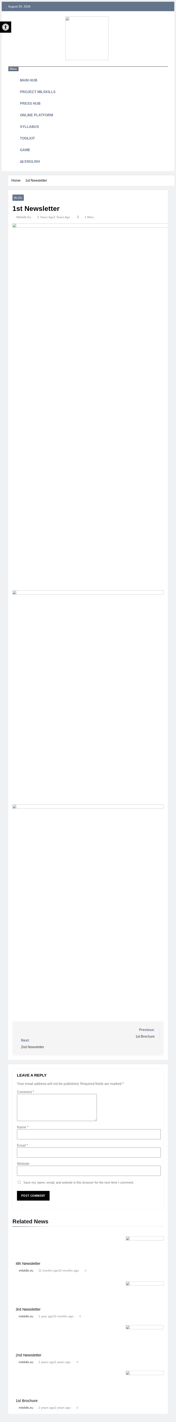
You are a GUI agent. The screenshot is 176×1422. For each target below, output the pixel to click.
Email (22, 1145)
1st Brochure (27, 1401)
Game (25, 150)
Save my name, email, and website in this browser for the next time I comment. (78, 1182)
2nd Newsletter (28, 1355)
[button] (5, 27)
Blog (18, 197)
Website (23, 1164)
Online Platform (36, 115)
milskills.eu (23, 217)
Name (22, 1127)
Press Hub (30, 103)
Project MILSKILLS (38, 92)
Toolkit (27, 138)
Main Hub (28, 80)
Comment (25, 1092)
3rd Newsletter (28, 1309)
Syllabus (29, 127)
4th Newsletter (28, 1263)
